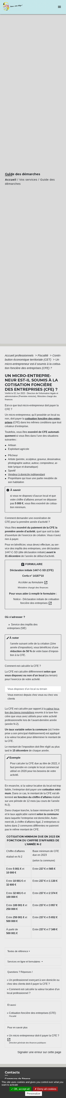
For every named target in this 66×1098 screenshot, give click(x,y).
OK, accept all (21, 1089)
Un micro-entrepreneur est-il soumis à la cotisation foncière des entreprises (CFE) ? (33, 364)
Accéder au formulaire (33, 582)
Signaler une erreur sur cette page (39, 1052)
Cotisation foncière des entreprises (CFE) (32, 1013)
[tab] (33, 689)
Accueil (10, 179)
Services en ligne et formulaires (24, 961)
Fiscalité (43, 355)
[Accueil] (15, 7)
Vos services (28, 179)
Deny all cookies (46, 1089)
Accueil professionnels (19, 355)
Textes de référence (17, 951)
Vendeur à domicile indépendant (26, 474)
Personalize (33, 1093)
